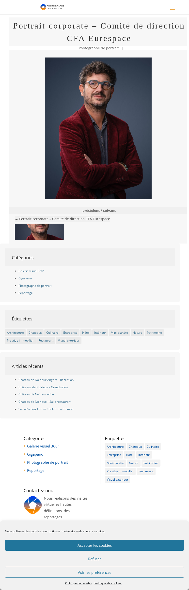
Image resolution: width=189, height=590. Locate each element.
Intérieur (100, 333)
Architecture (15, 333)
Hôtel (86, 333)
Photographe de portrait (99, 48)
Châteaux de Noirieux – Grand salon (43, 387)
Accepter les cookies (95, 545)
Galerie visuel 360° (31, 271)
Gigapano (25, 278)
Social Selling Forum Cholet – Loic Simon (45, 409)
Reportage (25, 293)
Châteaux (35, 333)
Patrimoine (154, 333)
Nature (137, 333)
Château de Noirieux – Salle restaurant (44, 402)
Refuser (94, 558)
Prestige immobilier (20, 340)
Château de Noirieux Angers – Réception (46, 380)
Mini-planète (119, 333)
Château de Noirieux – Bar (36, 394)
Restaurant (45, 340)
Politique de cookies (78, 583)
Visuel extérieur (68, 340)
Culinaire (52, 333)
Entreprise (70, 333)
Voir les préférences (94, 572)
